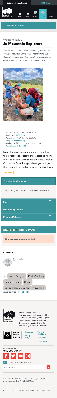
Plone (48, 390)
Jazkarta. (30, 390)
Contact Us (29, 332)
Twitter (22, 292)
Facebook (19, 292)
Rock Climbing (36, 276)
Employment (42, 341)
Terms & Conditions (42, 333)
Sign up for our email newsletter (20, 362)
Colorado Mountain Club (17, 3)
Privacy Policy (27, 337)
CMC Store (45, 3)
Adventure (38, 288)
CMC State (20, 135)
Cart (27, 16)
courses (15, 25)
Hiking (27, 282)
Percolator (21, 390)
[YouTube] (21, 356)
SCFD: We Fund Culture (12, 335)
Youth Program (17, 276)
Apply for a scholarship (15, 140)
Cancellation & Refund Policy (17, 145)
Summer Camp (13, 282)
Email (27, 292)
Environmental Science (17, 288)
